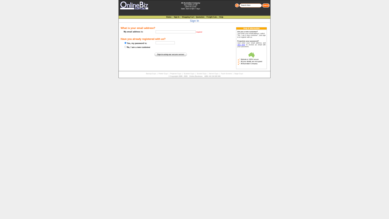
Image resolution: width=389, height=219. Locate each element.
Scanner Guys (189, 74)
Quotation (200, 17)
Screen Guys (202, 74)
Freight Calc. (211, 17)
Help (221, 17)
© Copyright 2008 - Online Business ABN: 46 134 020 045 (194, 76)
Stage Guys (238, 74)
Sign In (176, 17)
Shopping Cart (188, 17)
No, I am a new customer (138, 47)
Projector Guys (176, 74)
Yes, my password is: (137, 43)
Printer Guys (163, 74)
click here (241, 45)
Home (168, 17)
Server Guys (214, 74)
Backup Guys (151, 74)
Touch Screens (226, 74)
